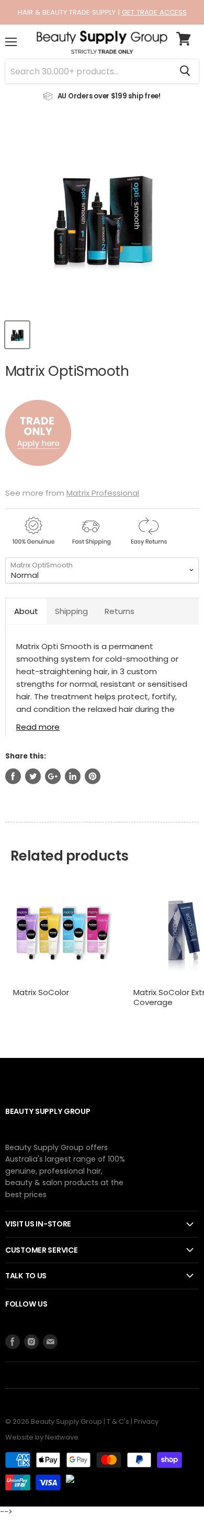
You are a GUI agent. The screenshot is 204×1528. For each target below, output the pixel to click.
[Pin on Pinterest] (92, 776)
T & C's (118, 1421)
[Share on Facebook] (13, 776)
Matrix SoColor (41, 992)
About (26, 611)
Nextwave (61, 1437)
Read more (38, 726)
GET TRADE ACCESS (154, 12)
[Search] (185, 71)
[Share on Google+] (53, 776)
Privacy (146, 1421)
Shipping (71, 611)
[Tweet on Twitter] (33, 776)
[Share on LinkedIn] (73, 776)
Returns (119, 611)
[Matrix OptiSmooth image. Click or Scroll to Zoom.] (102, 216)
